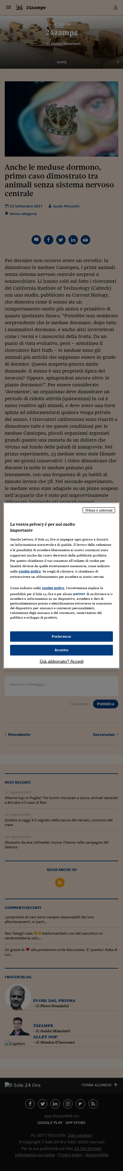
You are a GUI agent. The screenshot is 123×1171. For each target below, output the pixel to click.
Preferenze (61, 636)
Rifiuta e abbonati (98, 510)
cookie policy (30, 571)
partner (79, 594)
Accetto (62, 650)
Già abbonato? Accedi (62, 661)
